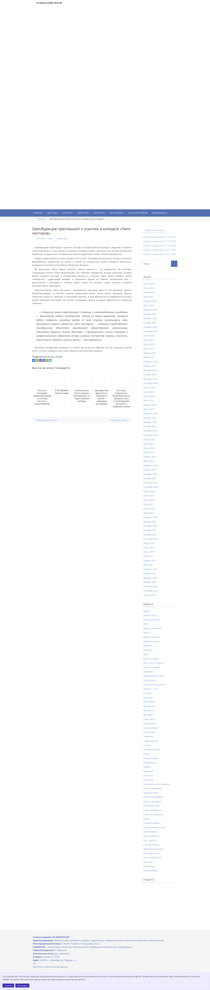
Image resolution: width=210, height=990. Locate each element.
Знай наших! (149, 680)
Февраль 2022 (150, 517)
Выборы (147, 645)
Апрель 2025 (149, 353)
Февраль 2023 (150, 465)
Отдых (146, 753)
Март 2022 (148, 512)
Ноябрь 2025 (149, 322)
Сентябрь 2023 (150, 435)
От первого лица (151, 749)
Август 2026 (149, 283)
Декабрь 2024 (150, 370)
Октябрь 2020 (150, 586)
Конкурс (147, 693)
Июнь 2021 (148, 551)
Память (147, 766)
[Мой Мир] (40, 360)
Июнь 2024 (148, 396)
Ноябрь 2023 (149, 426)
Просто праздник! (152, 801)
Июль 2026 (148, 288)
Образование (151, 740)
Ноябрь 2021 (149, 530)
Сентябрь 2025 (150, 331)
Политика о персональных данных (50, 966)
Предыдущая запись (46, 420)
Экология (148, 861)
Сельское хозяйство (153, 814)
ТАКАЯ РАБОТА (150, 831)
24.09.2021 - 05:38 (44, 238)
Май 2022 (148, 504)
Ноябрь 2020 (149, 582)
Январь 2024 (149, 417)
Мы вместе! (149, 710)
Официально (150, 762)
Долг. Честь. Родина (153, 662)
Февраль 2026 (150, 309)
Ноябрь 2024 (149, 374)
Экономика (149, 866)
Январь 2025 (149, 366)
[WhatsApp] (47, 360)
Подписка (148, 771)
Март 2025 (148, 357)
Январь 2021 (149, 573)
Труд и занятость (151, 836)
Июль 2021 (148, 547)
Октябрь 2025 (150, 327)
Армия (146, 611)
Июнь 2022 (148, 500)
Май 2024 (148, 400)
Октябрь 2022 (150, 482)
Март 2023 (148, 461)
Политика (148, 775)
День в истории (151, 658)
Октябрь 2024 (150, 378)
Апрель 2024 (149, 404)
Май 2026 (148, 296)
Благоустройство (151, 619)
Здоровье (148, 671)
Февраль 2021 (150, 569)
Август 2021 (149, 543)
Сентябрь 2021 (150, 538)
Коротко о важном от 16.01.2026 (159, 237)
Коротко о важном (154, 230)
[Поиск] (174, 264)
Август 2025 (149, 335)
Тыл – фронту (149, 840)
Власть (146, 632)
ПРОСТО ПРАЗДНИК (153, 797)
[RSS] (207, 398)
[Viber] (43, 360)
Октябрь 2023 (150, 430)
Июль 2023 (148, 443)
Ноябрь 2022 (149, 478)
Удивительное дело (153, 849)
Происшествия (150, 792)
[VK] (207, 397)
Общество (42, 219)
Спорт (147, 745)
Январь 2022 (149, 521)
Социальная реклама (154, 827)
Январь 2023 (149, 469)
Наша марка (149, 732)
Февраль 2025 (150, 361)
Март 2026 (148, 305)
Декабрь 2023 (150, 422)
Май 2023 (148, 452)
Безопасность (150, 615)
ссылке (83, 258)
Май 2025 (148, 348)
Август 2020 (149, 595)
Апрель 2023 (149, 456)
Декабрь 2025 (150, 318)
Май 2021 (148, 556)
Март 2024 (148, 409)
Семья (146, 818)
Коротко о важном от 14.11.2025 (159, 249)
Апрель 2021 (149, 560)
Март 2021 (148, 564)
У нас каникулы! (151, 844)
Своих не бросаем (152, 810)
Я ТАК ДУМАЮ (150, 870)
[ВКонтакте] (33, 360)
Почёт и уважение (152, 788)
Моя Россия (149, 706)
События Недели (151, 823)
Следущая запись (118, 420)
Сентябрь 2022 (150, 487)
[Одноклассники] (36, 360)
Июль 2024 (148, 391)
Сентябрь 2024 (150, 383)
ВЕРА (145, 624)
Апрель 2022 (149, 508)
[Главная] (34, 219)
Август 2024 (149, 387)
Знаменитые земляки (154, 684)
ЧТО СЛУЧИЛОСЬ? (152, 857)
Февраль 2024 (150, 413)
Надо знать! (149, 719)
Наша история (150, 727)
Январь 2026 (149, 314)
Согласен (8, 986)
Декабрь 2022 (150, 474)
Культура (148, 697)
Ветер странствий (152, 628)
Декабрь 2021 (150, 525)
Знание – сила (150, 688)
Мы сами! (148, 714)
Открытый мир (150, 758)
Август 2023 (149, 439)
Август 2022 (149, 491)
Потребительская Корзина (156, 784)
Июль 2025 (148, 340)
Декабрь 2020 (150, 577)
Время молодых (151, 641)
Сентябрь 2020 (150, 590)
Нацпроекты (149, 723)
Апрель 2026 (149, 301)
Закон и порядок (151, 667)
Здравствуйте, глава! (153, 675)
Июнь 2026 (148, 292)
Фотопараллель (151, 853)
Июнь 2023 (148, 448)
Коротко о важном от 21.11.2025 (159, 241)
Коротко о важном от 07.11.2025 (159, 254)
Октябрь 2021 (150, 534)
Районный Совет (151, 805)
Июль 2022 (148, 495)
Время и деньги (151, 637)
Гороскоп (148, 649)
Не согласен (22, 986)
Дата (145, 654)
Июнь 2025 (148, 344)
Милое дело (149, 701)
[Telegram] (50, 360)
